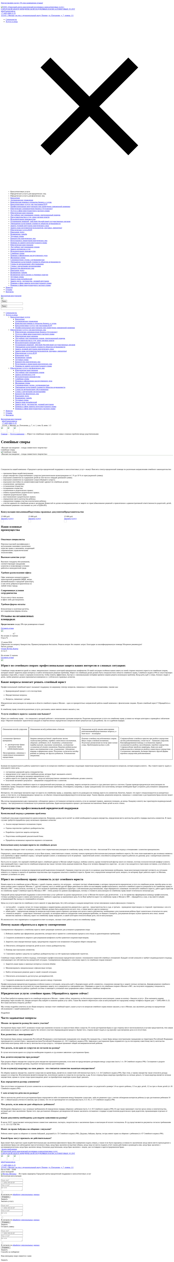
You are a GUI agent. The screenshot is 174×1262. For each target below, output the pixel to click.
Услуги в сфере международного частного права (30, 211)
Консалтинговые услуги (20, 317)
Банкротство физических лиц (22, 268)
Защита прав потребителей (21, 279)
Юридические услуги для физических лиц (27, 368)
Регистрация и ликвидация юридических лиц (28, 241)
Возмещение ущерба (18, 234)
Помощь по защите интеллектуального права (28, 243)
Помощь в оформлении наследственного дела (28, 255)
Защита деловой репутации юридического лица (29, 226)
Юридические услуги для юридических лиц (28, 330)
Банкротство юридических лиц (23, 238)
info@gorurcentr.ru (8, 11)
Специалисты (11, 19)
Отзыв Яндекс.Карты (9, 649)
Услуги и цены (12, 22)
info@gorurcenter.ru (9, 421)
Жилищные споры (17, 258)
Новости (9, 287)
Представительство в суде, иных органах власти (29, 217)
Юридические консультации (21, 213)
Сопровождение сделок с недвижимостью (27, 260)
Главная (4, 434)
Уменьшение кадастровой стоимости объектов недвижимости (35, 224)
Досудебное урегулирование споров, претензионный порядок (35, 215)
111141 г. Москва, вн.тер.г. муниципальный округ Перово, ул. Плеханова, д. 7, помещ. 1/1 (37, 15)
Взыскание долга (17, 232)
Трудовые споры (17, 236)
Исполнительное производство (23, 219)
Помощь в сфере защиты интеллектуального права (30, 283)
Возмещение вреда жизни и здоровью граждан (29, 275)
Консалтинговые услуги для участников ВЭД (28, 204)
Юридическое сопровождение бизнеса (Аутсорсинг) (31, 209)
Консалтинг (15, 198)
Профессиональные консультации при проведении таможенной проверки (40, 206)
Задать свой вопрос (9, 1149)
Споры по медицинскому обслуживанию (27, 264)
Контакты (10, 292)
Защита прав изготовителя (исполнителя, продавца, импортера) (36, 228)
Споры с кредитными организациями (25, 266)
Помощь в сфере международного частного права (30, 285)
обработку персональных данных (26, 1194)
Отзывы (9, 290)
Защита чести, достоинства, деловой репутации (29, 281)
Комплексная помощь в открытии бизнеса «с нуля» (31, 202)
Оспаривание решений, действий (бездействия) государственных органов (40, 221)
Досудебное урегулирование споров (25, 247)
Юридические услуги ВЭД (21, 230)
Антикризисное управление (21, 200)
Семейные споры (17, 253)
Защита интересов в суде (20, 249)
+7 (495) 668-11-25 (8, 13)
